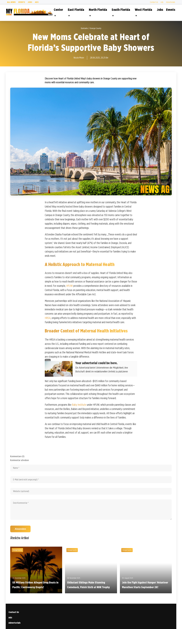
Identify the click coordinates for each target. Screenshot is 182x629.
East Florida (76, 10)
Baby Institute (79, 404)
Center (58, 10)
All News (11, 2)
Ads (37, 2)
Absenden (20, 529)
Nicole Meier (79, 57)
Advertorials (170, 2)
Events (21, 2)
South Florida (121, 10)
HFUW (69, 285)
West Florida (143, 10)
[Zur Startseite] (29, 15)
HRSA (48, 318)
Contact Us (154, 2)
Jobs (30, 2)
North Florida (98, 10)
